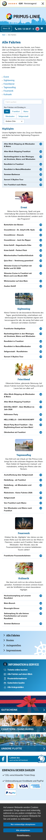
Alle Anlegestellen (15, 687)
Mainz (26, 111)
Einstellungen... (24, 835)
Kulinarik (8, 94)
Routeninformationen (17, 678)
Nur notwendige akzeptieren (23, 824)
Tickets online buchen (17, 670)
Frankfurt (16, 111)
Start (3, 35)
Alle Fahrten (13, 635)
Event (6, 77)
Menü (5, 28)
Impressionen (13, 650)
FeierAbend (9, 84)
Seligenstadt (23, 116)
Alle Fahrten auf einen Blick (19, 674)
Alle (6, 111)
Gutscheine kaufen (16, 683)
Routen (10, 640)
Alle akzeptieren (23, 830)
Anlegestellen (13, 645)
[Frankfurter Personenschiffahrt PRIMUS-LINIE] (23, 16)
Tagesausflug (10, 87)
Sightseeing (9, 80)
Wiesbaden (10, 116)
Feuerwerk (8, 91)
